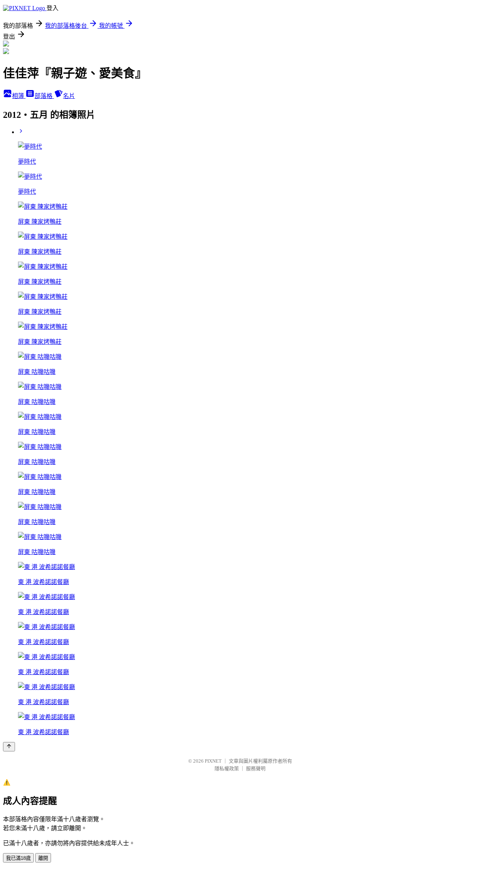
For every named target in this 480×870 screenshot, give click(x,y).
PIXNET (213, 761)
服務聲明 (256, 768)
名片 (69, 96)
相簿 (19, 96)
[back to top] (9, 746)
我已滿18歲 (18, 858)
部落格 (44, 96)
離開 (43, 858)
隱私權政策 (226, 768)
